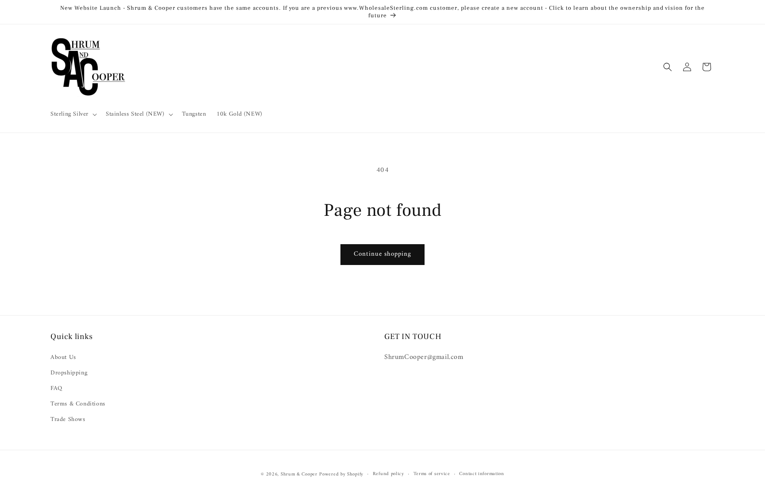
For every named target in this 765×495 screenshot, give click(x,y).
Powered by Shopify (341, 474)
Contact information (481, 474)
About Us (63, 357)
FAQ (56, 388)
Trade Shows (67, 419)
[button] (72, 114)
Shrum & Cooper (299, 474)
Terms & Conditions (77, 403)
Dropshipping (68, 372)
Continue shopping (382, 254)
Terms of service (431, 474)
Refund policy (388, 474)
